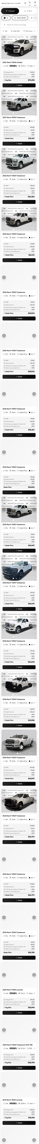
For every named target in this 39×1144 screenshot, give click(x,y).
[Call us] (29, 2)
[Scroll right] (36, 18)
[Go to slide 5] (25, 58)
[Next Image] (34, 47)
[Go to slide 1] (13, 58)
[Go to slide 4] (22, 58)
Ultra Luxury (28, 31)
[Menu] (35, 2)
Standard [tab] (12, 11)
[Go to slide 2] (16, 58)
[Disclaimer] (4, 72)
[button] (25, 3)
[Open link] (13, 66)
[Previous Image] (4, 47)
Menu (35, 5)
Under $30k (16, 31)
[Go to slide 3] (19, 58)
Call (30, 5)
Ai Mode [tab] (29, 11)
